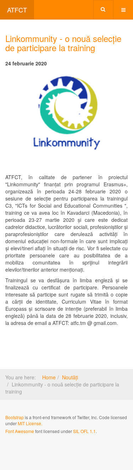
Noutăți (70, 377)
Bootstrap (14, 417)
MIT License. (30, 423)
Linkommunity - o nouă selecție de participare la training (63, 43)
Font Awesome (19, 431)
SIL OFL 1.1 (84, 431)
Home (49, 377)
